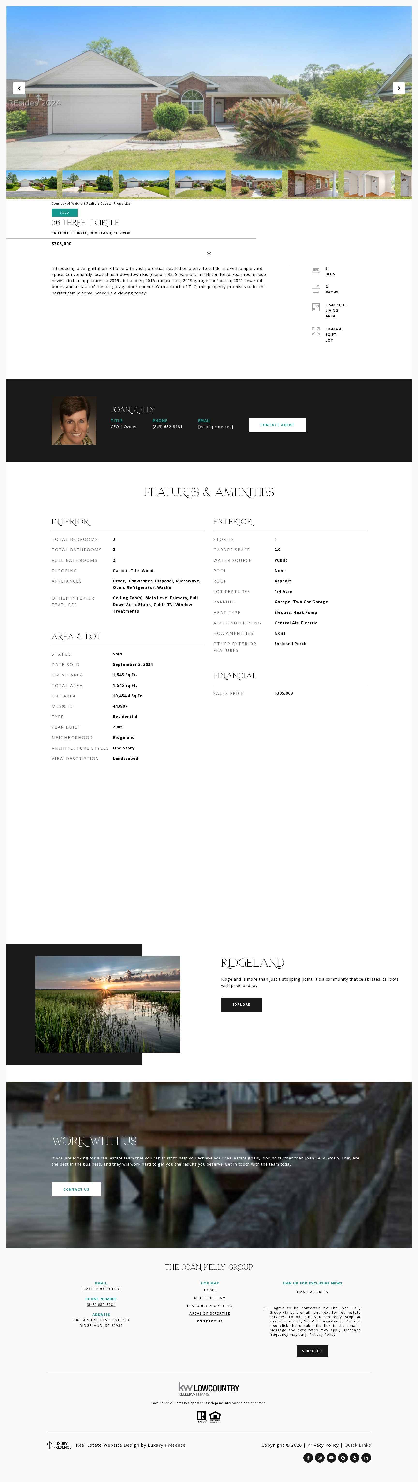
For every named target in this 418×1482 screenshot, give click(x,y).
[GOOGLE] (343, 1458)
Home (210, 1290)
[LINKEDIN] (366, 1458)
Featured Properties (210, 1305)
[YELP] (354, 1458)
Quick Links (357, 1445)
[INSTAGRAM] (320, 1458)
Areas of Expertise (209, 1313)
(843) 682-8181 (168, 426)
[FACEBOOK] (308, 1458)
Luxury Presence (167, 1445)
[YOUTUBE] (331, 1458)
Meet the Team (210, 1297)
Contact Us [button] (76, 1189)
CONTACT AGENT (277, 424)
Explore (241, 1004)
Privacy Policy (322, 1334)
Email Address (312, 1292)
